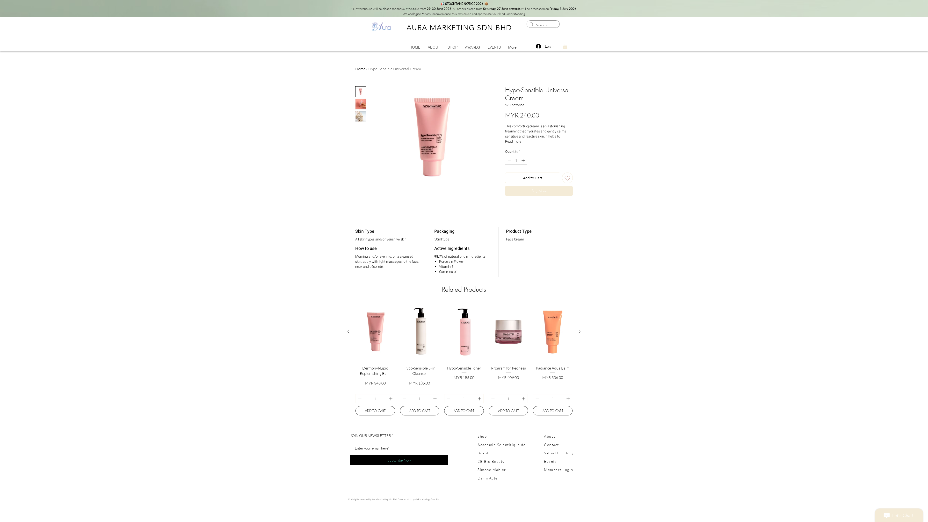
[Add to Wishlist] (567, 178)
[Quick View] (375, 332)
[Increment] (524, 160)
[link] (565, 46)
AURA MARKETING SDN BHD (459, 27)
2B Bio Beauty (491, 461)
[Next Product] (579, 331)
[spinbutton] (516, 160)
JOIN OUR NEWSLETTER (370, 435)
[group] (464, 359)
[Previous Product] (348, 331)
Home (360, 68)
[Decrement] (509, 160)
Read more (513, 141)
